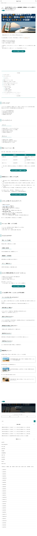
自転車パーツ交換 (18, 466)
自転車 (4, 459)
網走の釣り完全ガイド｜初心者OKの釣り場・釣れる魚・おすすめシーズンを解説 (15, 435)
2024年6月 (4, 510)
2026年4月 (4, 476)
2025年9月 (4, 480)
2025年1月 (4, 495)
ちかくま (18, 1)
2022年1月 (4, 518)
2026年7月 (4, 469)
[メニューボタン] (1, 1)
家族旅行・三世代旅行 (8, 89)
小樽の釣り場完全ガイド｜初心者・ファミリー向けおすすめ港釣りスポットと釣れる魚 (16, 433)
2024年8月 (4, 505)
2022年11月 (4, 514)
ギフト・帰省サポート (8, 90)
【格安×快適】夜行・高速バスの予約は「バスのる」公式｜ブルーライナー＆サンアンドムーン (22, 380)
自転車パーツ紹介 (23, 466)
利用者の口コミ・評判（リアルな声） (10, 81)
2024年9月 (4, 503)
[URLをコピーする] (27, 416)
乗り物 (3, 10)
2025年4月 (4, 488)
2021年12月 (4, 520)
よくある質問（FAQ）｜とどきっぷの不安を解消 (12, 93)
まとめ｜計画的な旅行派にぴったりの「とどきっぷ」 (12, 92)
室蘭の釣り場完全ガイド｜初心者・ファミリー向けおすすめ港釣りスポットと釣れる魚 (16, 427)
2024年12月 (4, 497)
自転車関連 (28, 466)
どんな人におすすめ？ (7, 86)
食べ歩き (4, 463)
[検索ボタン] (36, 1)
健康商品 (4, 452)
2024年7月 (4, 507)
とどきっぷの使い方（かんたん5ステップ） (11, 83)
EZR (3, 442)
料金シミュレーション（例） (8, 80)
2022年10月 (4, 516)
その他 (4, 446)
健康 (3, 450)
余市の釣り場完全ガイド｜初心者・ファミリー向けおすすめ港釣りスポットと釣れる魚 (16, 429)
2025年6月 (4, 484)
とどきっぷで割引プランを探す (18, 286)
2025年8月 (4, 482)
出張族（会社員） (7, 88)
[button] (9, 416)
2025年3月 (4, 490)
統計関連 (13, 466)
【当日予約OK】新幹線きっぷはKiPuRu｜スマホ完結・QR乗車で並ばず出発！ (22, 370)
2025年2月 (4, 493)
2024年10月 (4, 501)
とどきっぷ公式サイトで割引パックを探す (18, 194)
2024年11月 (4, 499)
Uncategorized (5, 444)
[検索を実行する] (35, 421)
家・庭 (4, 454)
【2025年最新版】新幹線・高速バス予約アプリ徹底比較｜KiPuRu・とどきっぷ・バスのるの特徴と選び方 (22, 359)
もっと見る (18, 95)
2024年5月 (4, 512)
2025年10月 (4, 478)
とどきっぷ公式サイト (6, 205)
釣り (3, 461)
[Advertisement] (18, 61)
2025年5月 (4, 486)
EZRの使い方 (3, 466)
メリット (6, 77)
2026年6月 (4, 471)
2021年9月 (4, 522)
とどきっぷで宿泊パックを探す (18, 51)
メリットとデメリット (7, 76)
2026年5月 (4, 473)
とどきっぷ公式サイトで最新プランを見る (18, 170)
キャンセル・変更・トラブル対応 (9, 84)
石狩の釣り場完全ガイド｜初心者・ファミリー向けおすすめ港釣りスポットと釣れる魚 (16, 431)
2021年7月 (4, 527)
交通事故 (7, 466)
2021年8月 (4, 524)
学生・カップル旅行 (8, 87)
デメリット (6, 78)
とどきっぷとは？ (6, 74)
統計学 (4, 457)
